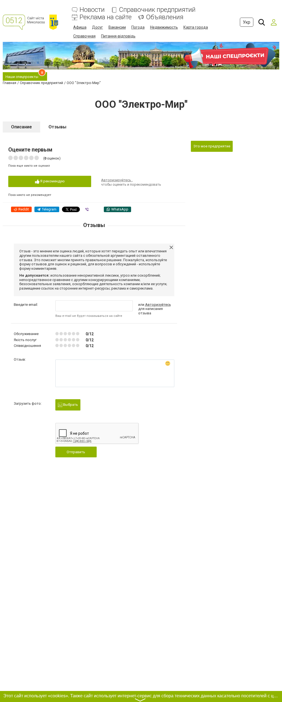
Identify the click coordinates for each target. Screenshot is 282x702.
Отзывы (57, 126)
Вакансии (117, 27)
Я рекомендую (52, 181)
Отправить (76, 452)
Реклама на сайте (106, 17)
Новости (92, 9)
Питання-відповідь (118, 36)
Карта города (195, 27)
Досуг (97, 27)
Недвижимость (164, 27)
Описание (21, 126)
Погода (138, 27)
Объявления (164, 17)
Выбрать (70, 405)
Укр (246, 22)
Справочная (84, 36)
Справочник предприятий (157, 9)
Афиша (79, 27)
